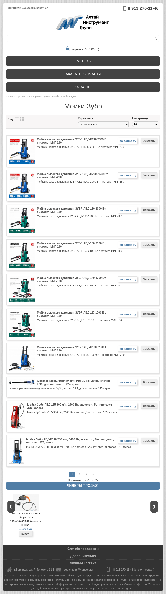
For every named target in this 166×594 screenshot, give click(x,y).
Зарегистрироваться (35, 8)
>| (93, 474)
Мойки (56, 96)
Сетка (22, 119)
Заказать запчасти (82, 74)
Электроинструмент (40, 96)
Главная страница (16, 96)
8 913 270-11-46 (143, 8)
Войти (12, 8)
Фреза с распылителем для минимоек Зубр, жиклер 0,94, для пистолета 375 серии (73, 382)
